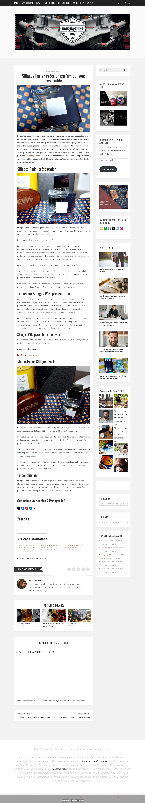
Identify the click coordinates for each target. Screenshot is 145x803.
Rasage (38, 3)
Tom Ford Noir (72, 624)
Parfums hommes (78, 3)
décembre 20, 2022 (49, 628)
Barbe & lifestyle (27, 3)
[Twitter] (118, 3)
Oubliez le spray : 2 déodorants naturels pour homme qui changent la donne (113, 377)
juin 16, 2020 (21, 625)
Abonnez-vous (108, 169)
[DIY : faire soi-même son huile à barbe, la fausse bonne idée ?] (121, 418)
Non (71, 800)
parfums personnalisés (35, 156)
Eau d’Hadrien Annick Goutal (50, 545)
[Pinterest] (125, 3)
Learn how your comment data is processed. (66, 701)
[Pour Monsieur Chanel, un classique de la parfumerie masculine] (121, 434)
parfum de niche (39, 558)
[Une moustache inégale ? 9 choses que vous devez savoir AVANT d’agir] (121, 465)
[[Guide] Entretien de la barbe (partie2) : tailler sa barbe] (106, 417)
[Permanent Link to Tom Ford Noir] (79, 621)
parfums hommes (54, 71)
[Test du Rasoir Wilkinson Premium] (106, 432)
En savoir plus (79, 800)
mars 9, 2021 (72, 625)
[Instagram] (129, 3)
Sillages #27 (33, 449)
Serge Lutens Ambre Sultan (74, 545)
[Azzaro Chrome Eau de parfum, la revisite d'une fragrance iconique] (106, 447)
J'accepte (65, 800)
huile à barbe (60, 769)
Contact (90, 3)
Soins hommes (49, 3)
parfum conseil (25, 558)
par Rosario (32, 569)
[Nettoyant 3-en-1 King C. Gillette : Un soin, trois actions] (106, 462)
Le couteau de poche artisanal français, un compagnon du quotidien (112, 297)
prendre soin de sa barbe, (95, 761)
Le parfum (21, 299)
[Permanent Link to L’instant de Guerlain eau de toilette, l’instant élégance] (54, 621)
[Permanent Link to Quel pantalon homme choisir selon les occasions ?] (113, 266)
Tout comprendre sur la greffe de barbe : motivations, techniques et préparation (111, 350)
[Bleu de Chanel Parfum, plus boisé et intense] (121, 401)
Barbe (16, 3)
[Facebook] (122, 3)
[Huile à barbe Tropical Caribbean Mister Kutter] (121, 450)
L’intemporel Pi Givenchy (24, 624)
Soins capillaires (63, 3)
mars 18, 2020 (22, 569)
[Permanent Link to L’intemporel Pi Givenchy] (28, 621)
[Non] (143, 799)
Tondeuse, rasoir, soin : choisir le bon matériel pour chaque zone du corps (113, 323)
